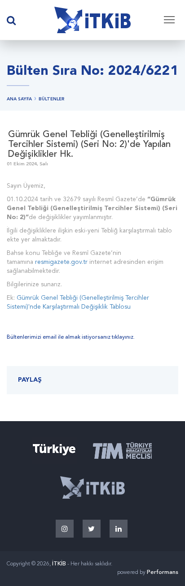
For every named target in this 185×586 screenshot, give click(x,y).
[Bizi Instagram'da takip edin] (65, 529)
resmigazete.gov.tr (61, 262)
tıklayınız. (123, 337)
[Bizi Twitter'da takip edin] (92, 529)
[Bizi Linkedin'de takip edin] (119, 529)
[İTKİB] (92, 20)
